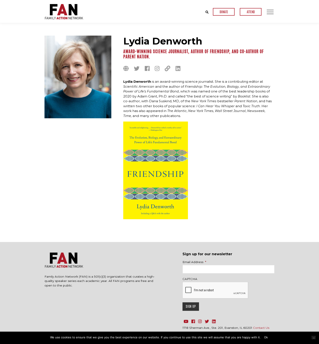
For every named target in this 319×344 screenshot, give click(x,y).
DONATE (224, 12)
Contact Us (261, 327)
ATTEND (251, 12)
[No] (313, 337)
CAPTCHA (190, 279)
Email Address (194, 262)
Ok (266, 337)
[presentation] (215, 290)
